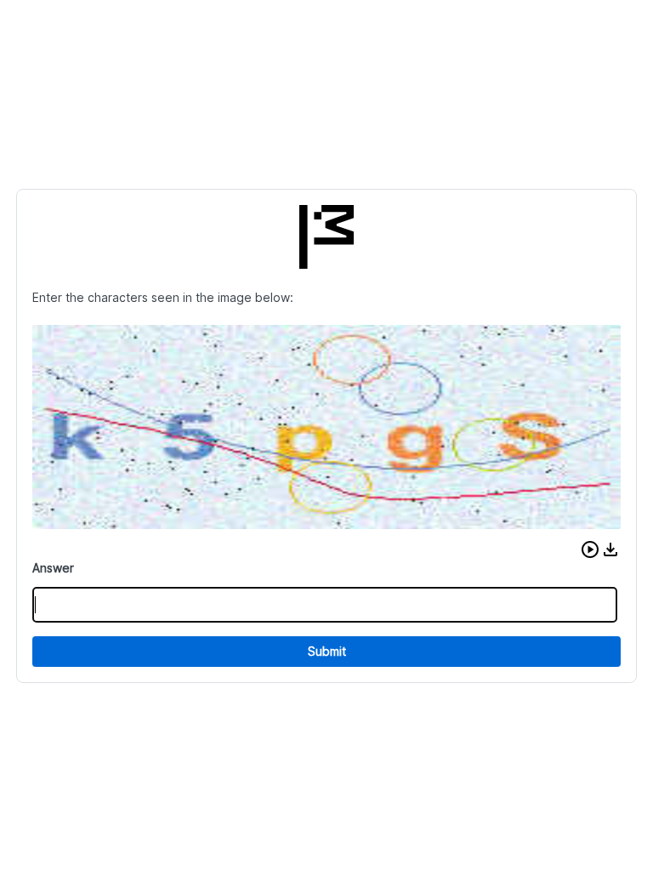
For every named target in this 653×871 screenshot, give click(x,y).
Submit (327, 651)
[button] (590, 549)
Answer (53, 568)
